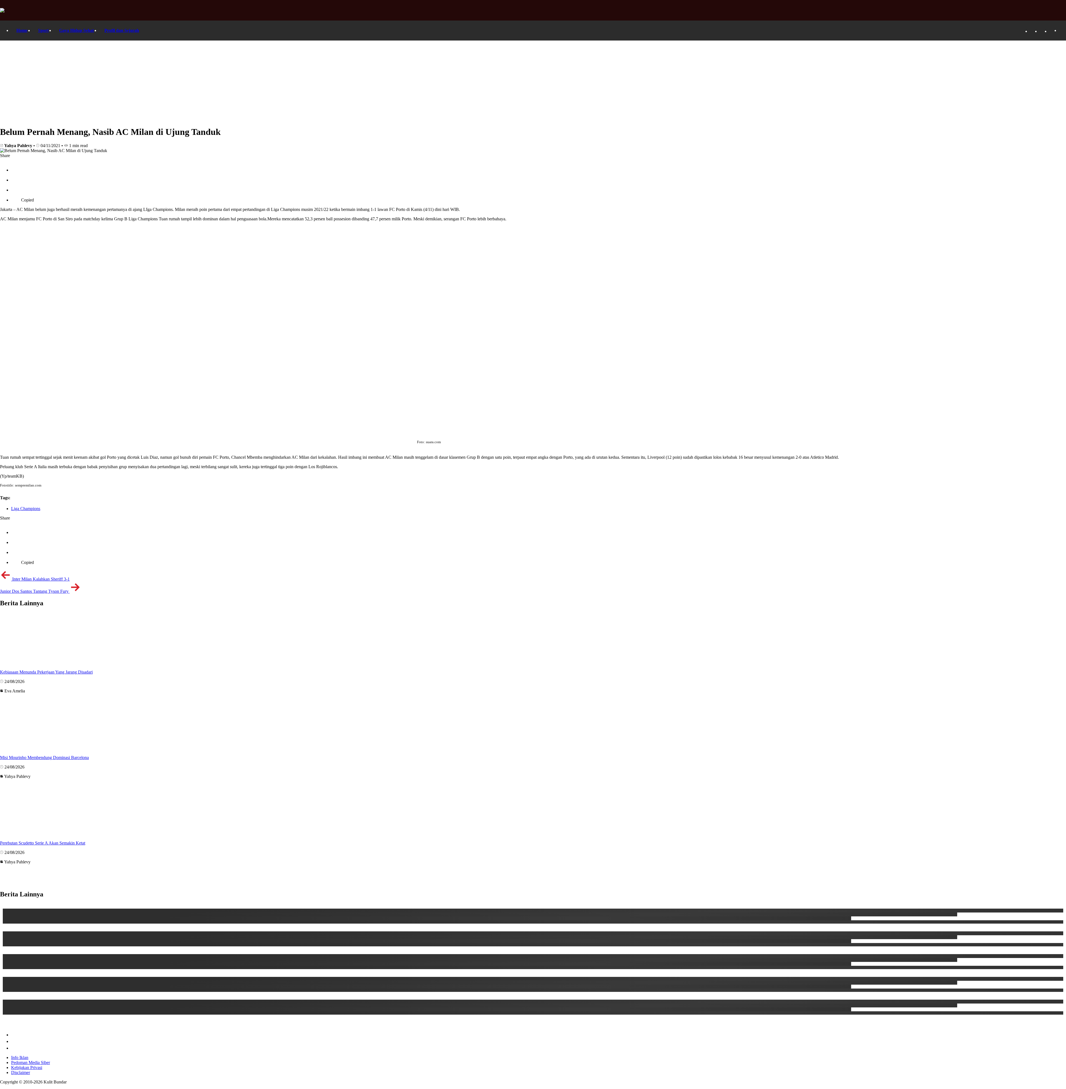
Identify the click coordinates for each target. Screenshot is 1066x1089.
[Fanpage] (1032, 31)
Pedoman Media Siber (30, 1062)
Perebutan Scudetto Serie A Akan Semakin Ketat (42, 843)
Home (21, 30)
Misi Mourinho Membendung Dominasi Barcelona (44, 757)
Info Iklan (19, 1057)
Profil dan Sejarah (121, 30)
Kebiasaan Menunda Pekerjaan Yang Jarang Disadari (46, 672)
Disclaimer (20, 1072)
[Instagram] (1052, 31)
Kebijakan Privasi (26, 1067)
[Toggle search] (1062, 30)
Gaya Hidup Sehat (76, 30)
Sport (43, 30)
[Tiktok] (1042, 31)
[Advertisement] (533, 82)
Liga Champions (25, 508)
